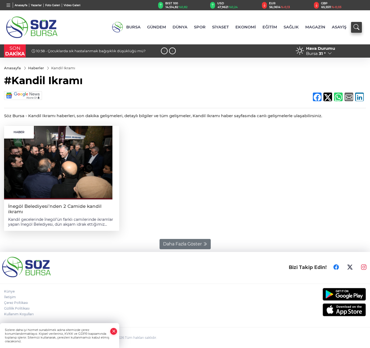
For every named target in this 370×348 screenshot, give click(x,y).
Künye (9, 291)
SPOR (200, 27)
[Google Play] (324, 294)
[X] (350, 267)
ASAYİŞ (339, 27)
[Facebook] (336, 267)
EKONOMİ (245, 27)
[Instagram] (363, 267)
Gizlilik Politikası (17, 308)
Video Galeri (72, 5)
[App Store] (324, 309)
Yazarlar (36, 5)
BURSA (133, 27)
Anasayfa (21, 5)
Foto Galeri (52, 5)
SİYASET (220, 27)
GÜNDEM (156, 27)
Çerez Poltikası (16, 303)
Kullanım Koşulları (19, 314)
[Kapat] (114, 331)
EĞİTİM (269, 27)
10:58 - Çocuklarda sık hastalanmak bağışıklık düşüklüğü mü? (90, 51)
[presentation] (164, 50)
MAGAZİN (315, 27)
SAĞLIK (291, 27)
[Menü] (8, 5)
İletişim (10, 297)
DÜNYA (180, 27)
